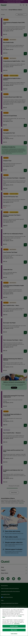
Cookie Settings (14, 633)
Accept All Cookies (14, 626)
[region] (14, 622)
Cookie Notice (17, 623)
